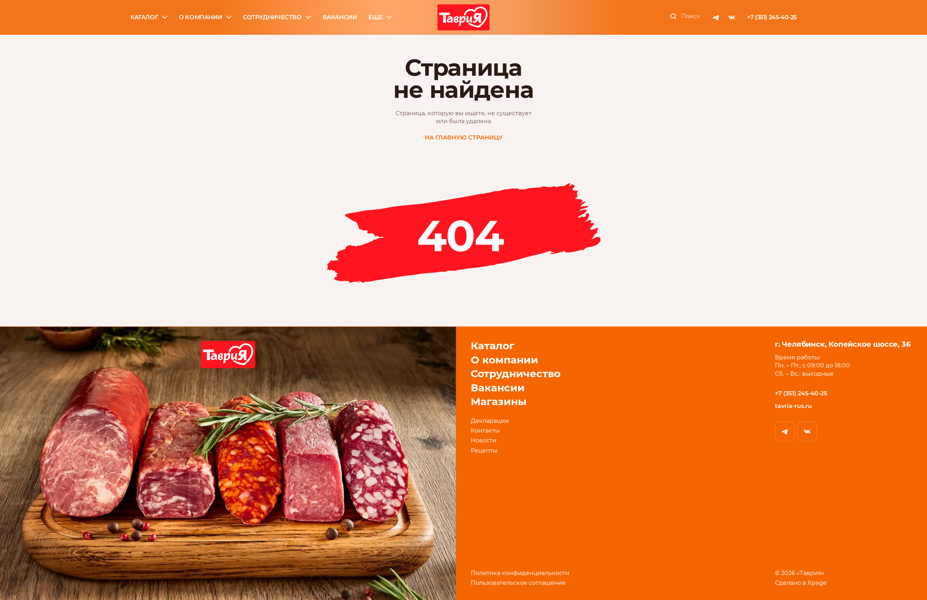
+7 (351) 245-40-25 (772, 17)
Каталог (144, 17)
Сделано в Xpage (801, 583)
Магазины (499, 402)
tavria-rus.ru (793, 406)
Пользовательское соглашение (518, 583)
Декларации (490, 421)
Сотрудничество (272, 17)
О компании (200, 17)
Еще (375, 17)
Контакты (485, 430)
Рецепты (484, 450)
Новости (483, 440)
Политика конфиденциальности (520, 573)
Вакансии (340, 17)
